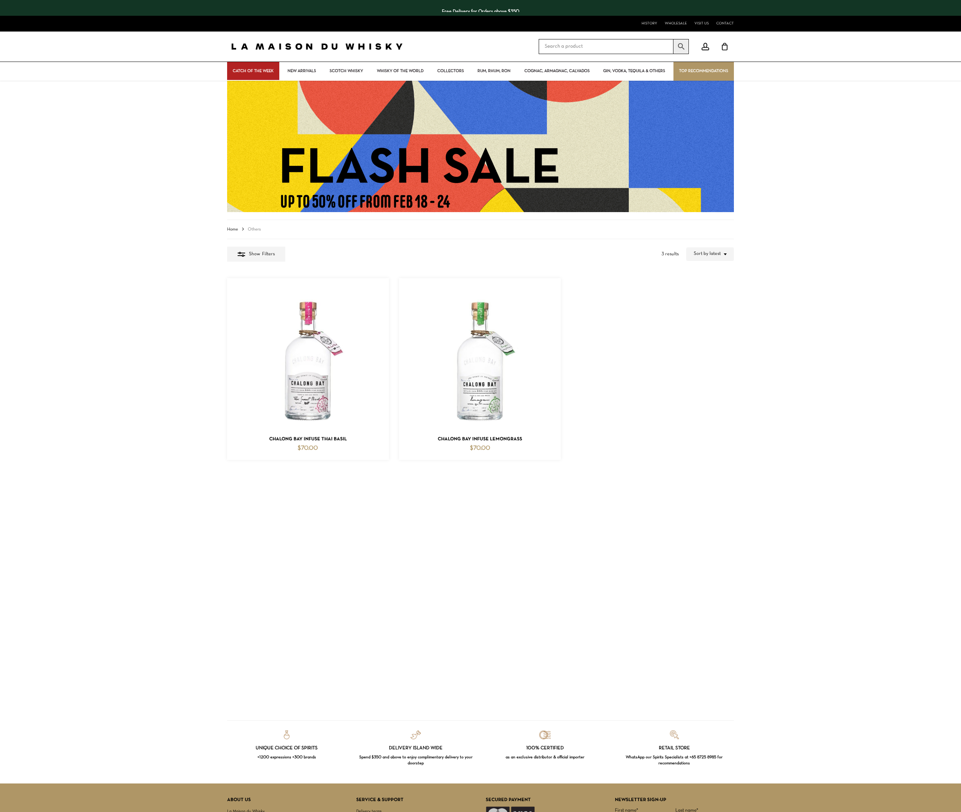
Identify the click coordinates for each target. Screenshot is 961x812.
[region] (480, 8)
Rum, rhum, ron (494, 71)
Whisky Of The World (400, 71)
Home (232, 229)
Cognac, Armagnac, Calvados (557, 71)
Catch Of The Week (253, 71)
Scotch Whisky (346, 71)
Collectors (450, 71)
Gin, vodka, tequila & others (634, 71)
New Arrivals (302, 71)
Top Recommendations (703, 71)
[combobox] (710, 254)
